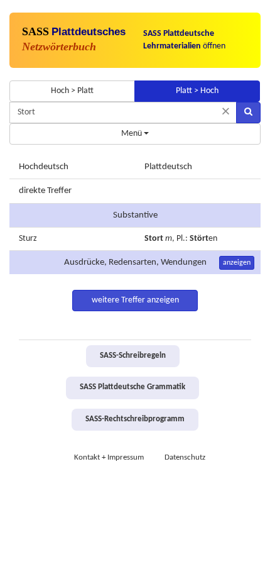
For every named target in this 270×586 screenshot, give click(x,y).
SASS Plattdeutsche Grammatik (132, 387)
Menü (132, 133)
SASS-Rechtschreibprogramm (135, 419)
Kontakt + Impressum (109, 458)
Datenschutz (185, 458)
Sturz (28, 238)
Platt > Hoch (197, 91)
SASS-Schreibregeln (133, 356)
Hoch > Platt (72, 91)
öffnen (184, 40)
